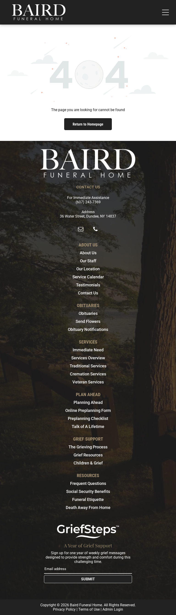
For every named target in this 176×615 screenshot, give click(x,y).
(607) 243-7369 (88, 202)
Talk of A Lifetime (88, 426)
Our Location (88, 268)
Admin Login (112, 609)
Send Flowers (88, 321)
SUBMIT (88, 579)
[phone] (95, 229)
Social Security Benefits (88, 491)
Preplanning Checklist (88, 418)
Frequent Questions (88, 483)
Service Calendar (88, 276)
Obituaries (88, 313)
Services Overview (88, 357)
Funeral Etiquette (88, 499)
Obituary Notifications (88, 329)
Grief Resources (88, 455)
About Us (88, 252)
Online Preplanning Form (88, 410)
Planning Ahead (88, 402)
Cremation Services (88, 374)
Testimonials (88, 284)
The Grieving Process (88, 446)
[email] (81, 229)
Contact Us (88, 293)
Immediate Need (88, 349)
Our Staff (88, 260)
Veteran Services (88, 382)
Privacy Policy (64, 609)
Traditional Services (88, 365)
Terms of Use (89, 609)
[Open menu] (165, 12)
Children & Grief (88, 463)
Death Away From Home (88, 507)
